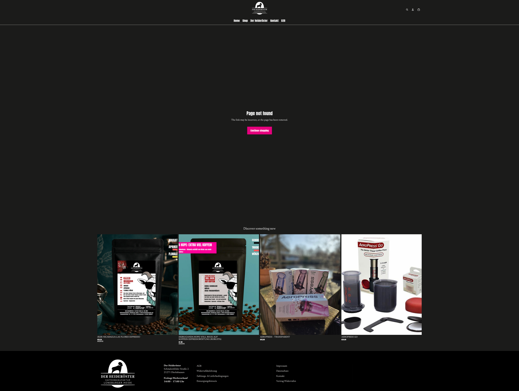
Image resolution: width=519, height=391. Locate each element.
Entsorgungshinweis (207, 381)
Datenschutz (282, 371)
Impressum (281, 366)
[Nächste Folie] (173, 284)
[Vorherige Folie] (101, 284)
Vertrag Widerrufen (286, 381)
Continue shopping (259, 130)
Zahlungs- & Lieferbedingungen (213, 376)
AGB (199, 366)
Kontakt (280, 376)
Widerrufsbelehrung (207, 371)
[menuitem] (237, 21)
